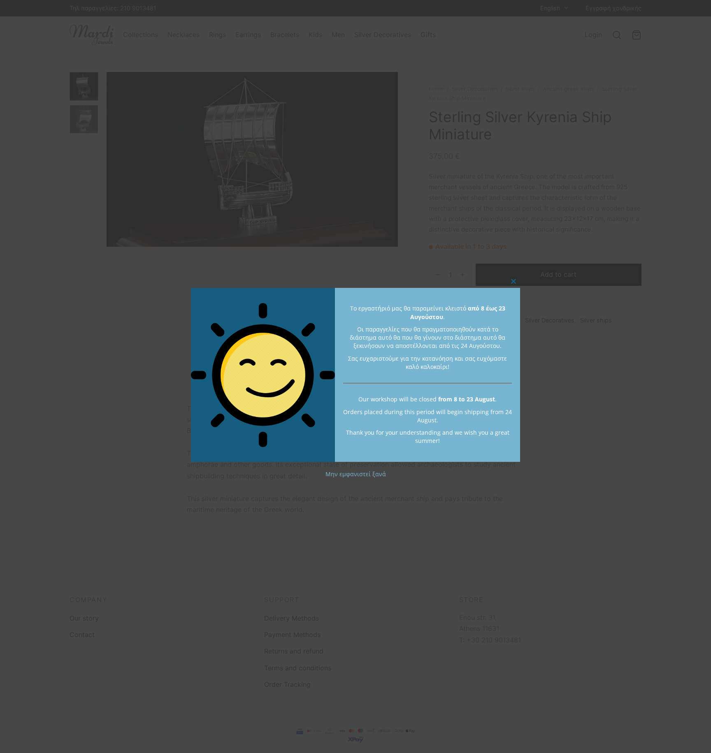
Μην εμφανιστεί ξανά (355, 474)
